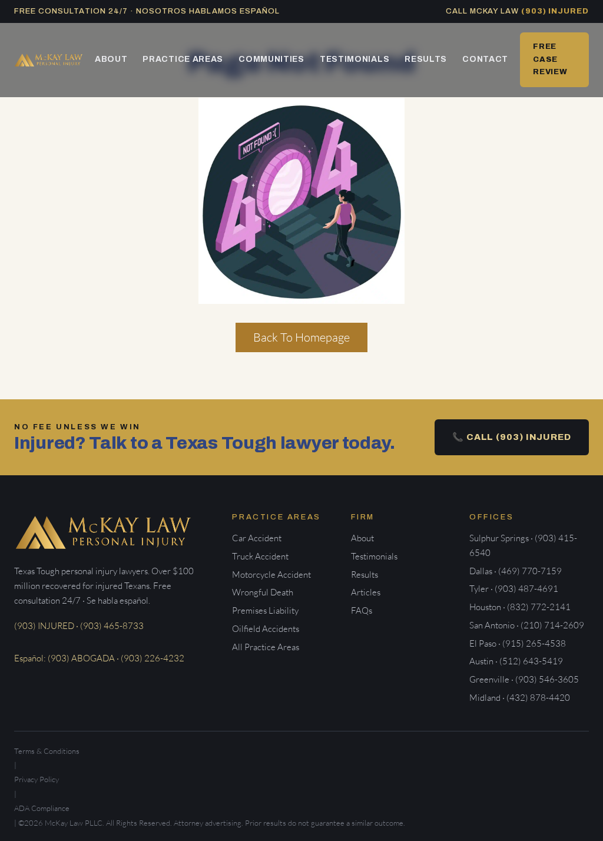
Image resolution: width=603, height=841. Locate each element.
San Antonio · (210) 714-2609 (526, 625)
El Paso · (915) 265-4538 (517, 643)
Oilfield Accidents (265, 628)
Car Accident (256, 538)
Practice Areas (183, 59)
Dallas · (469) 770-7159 (515, 571)
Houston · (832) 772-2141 (520, 606)
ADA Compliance (41, 808)
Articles (365, 592)
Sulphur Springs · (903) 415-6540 (523, 545)
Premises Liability (265, 610)
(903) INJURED (555, 11)
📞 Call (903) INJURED (511, 437)
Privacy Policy (36, 779)
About (111, 59)
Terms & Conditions (46, 751)
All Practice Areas (265, 647)
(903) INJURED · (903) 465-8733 (79, 625)
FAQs (361, 610)
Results (426, 59)
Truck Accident (260, 556)
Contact (485, 59)
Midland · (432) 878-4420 (519, 697)
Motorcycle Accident (271, 574)
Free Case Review (550, 59)
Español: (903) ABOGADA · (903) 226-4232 (99, 658)
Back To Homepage (301, 337)
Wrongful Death (262, 592)
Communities (271, 59)
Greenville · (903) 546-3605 (524, 679)
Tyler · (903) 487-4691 (513, 588)
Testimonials (354, 59)
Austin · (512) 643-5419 (516, 661)
